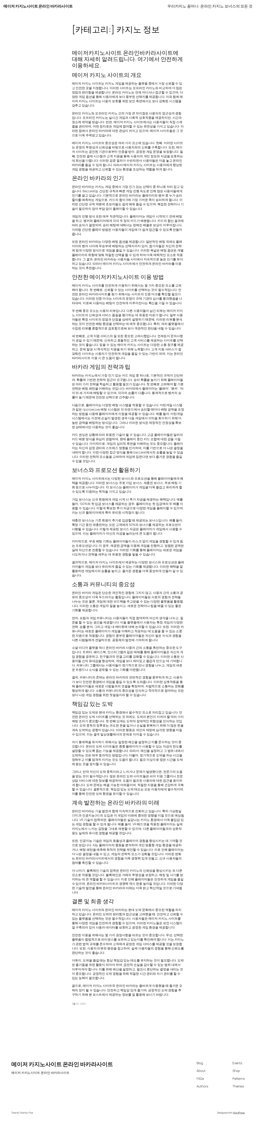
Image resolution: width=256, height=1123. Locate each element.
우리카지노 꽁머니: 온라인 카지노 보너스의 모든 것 (210, 6)
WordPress (239, 1112)
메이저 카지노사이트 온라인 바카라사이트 (38, 6)
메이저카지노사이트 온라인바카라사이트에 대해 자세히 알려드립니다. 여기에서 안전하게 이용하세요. (127, 59)
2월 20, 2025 (79, 1003)
